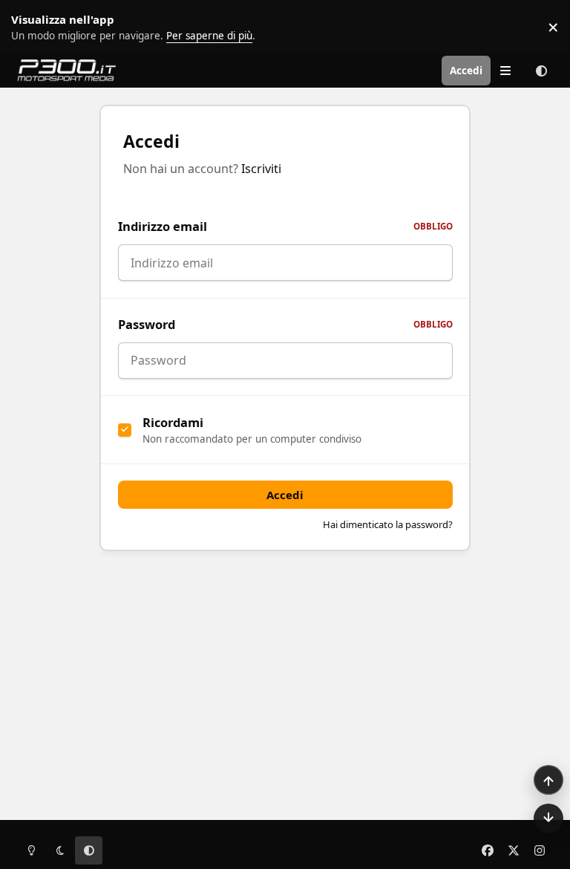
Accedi (285, 494)
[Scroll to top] (548, 780)
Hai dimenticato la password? (388, 524)
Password (285, 324)
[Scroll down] (548, 818)
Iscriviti (261, 168)
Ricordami (172, 422)
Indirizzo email (285, 226)
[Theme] (542, 70)
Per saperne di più (46, 26)
